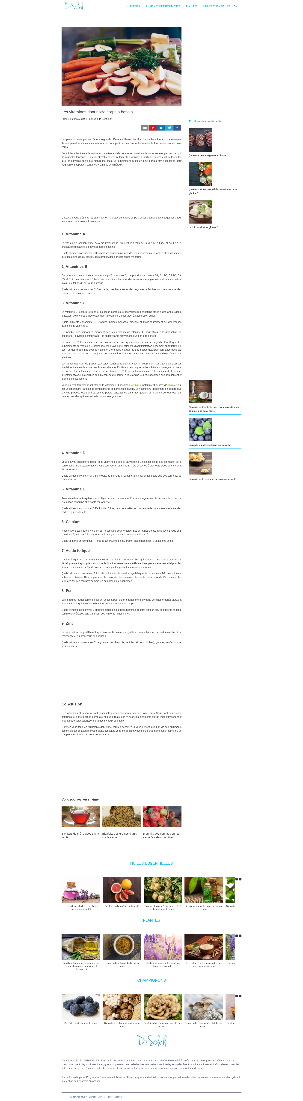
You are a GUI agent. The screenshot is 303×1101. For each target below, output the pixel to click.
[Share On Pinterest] (153, 128)
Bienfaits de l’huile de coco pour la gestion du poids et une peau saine (214, 409)
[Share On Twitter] (169, 128)
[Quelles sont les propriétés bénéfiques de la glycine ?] (201, 173)
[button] (240, 879)
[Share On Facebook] (177, 128)
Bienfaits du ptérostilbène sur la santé (209, 445)
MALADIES (133, 6)
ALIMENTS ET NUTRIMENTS (163, 6)
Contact (92, 1097)
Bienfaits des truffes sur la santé (80, 1023)
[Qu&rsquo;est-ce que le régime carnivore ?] (201, 139)
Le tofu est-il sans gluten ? (203, 227)
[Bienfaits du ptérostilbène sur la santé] (201, 429)
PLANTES (191, 6)
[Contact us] (145, 128)
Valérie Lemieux (102, 119)
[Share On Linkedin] (161, 128)
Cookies (118, 1097)
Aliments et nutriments (207, 121)
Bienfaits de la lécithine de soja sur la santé (212, 479)
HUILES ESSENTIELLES (216, 6)
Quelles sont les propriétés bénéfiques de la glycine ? (213, 191)
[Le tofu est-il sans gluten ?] (201, 211)
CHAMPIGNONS (151, 980)
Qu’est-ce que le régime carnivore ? (208, 155)
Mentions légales (105, 1097)
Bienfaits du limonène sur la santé (122, 906)
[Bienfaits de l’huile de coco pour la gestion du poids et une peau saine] (201, 391)
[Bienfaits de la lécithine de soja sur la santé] (201, 463)
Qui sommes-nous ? (78, 1097)
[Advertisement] (121, 191)
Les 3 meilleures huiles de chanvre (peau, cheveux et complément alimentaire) (81, 966)
